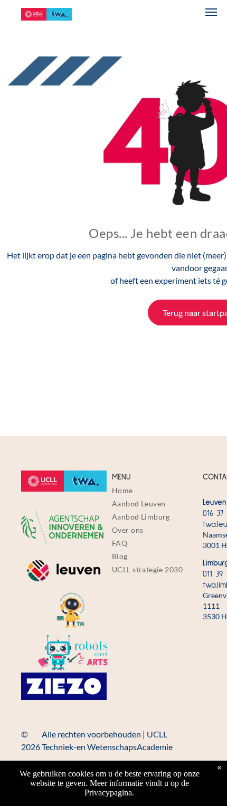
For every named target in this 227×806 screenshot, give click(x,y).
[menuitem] (154, 490)
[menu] (211, 12)
